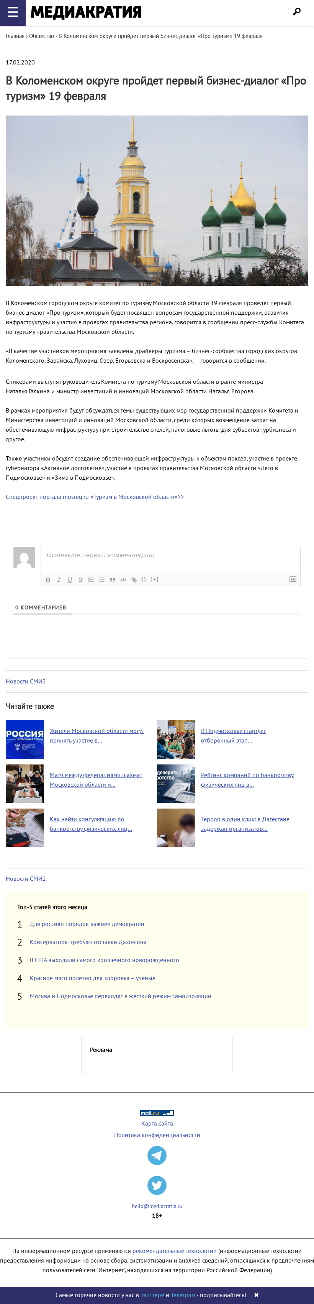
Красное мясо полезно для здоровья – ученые (92, 978)
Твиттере (152, 1295)
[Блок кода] (123, 579)
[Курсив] (59, 579)
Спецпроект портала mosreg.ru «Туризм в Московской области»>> (95, 497)
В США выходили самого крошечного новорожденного (104, 960)
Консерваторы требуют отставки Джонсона (88, 942)
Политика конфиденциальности (157, 1135)
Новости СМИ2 (26, 681)
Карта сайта (157, 1123)
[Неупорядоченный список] (101, 579)
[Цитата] (112, 579)
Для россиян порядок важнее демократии (87, 924)
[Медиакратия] (86, 13)
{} (144, 579)
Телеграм (183, 1295)
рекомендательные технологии (174, 1251)
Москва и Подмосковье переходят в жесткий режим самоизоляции (120, 996)
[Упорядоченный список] (91, 579)
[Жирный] (48, 579)
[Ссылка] (134, 579)
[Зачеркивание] (80, 579)
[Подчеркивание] (69, 579)
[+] (154, 579)
